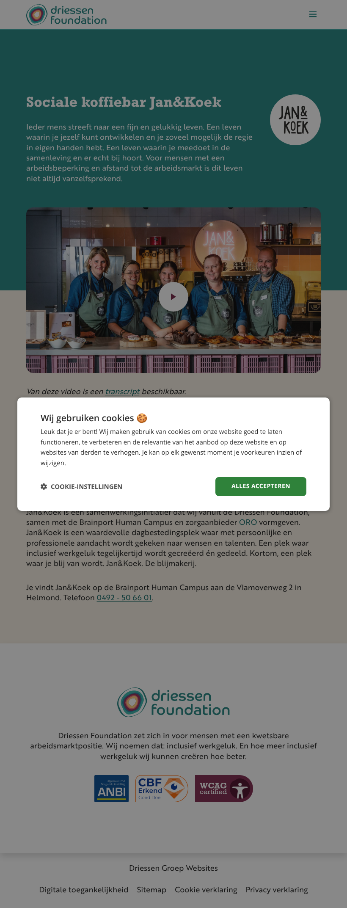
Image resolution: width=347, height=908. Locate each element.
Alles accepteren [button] (260, 486)
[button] (81, 487)
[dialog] (173, 454)
